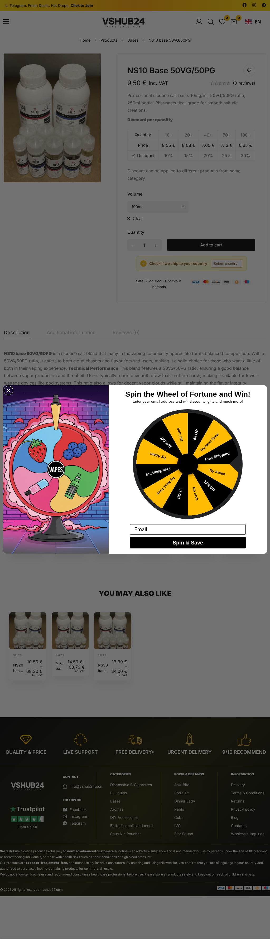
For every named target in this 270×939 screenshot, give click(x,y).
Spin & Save (188, 543)
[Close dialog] (8, 390)
